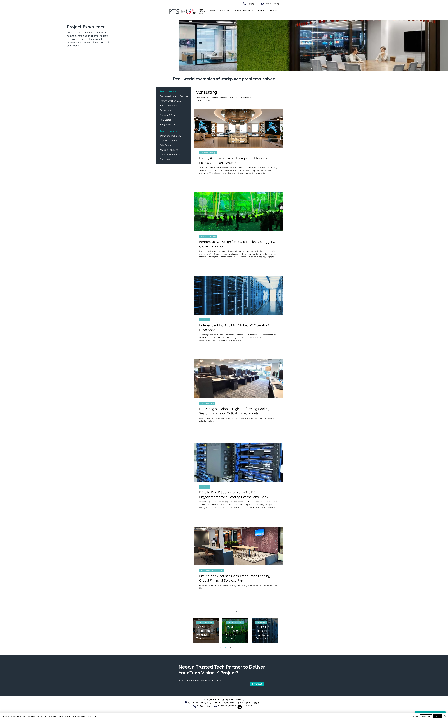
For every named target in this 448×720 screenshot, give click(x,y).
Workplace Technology (208, 153)
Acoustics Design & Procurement (211, 570)
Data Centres (205, 320)
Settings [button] (415, 716)
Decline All (426, 716)
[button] (212, 10)
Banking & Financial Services (210, 654)
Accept (437, 716)
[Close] (445, 716)
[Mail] (262, 3)
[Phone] (244, 3)
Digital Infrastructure (207, 403)
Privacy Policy (92, 716)
